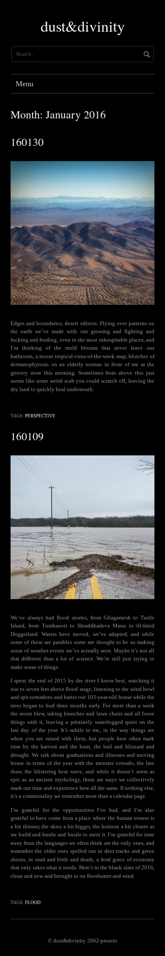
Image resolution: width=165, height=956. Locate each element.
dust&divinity (83, 26)
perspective (40, 415)
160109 (27, 436)
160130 (27, 141)
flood (33, 902)
